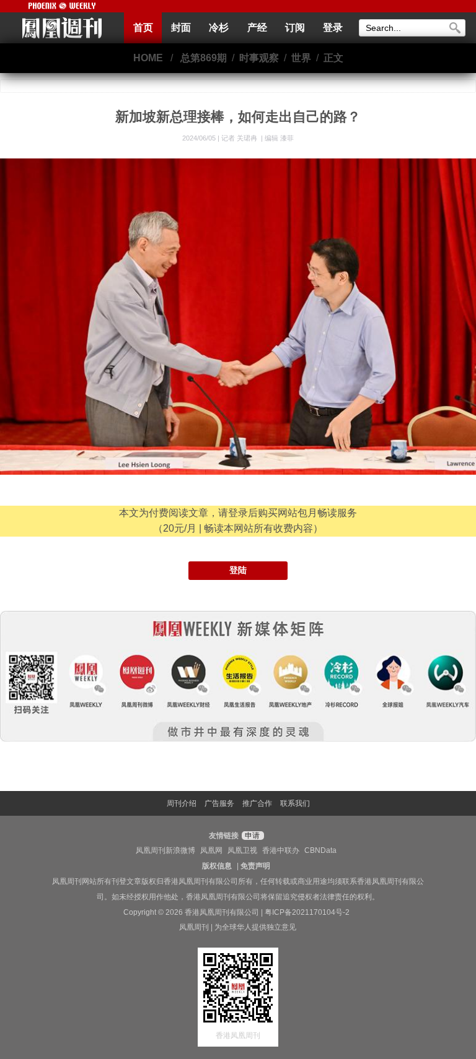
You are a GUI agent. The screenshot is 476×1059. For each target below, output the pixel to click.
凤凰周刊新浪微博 (165, 850)
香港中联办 (280, 850)
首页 (143, 27)
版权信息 (217, 866)
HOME (148, 58)
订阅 (295, 27)
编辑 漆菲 (279, 138)
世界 (301, 58)
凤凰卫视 (242, 850)
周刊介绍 (181, 803)
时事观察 (259, 58)
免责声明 (255, 866)
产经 (257, 27)
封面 (181, 27)
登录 (333, 27)
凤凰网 (211, 850)
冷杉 (219, 27)
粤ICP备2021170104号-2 (307, 912)
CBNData (320, 850)
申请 (251, 835)
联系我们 (295, 803)
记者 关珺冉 (240, 138)
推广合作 (257, 803)
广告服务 (219, 803)
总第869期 (203, 58)
